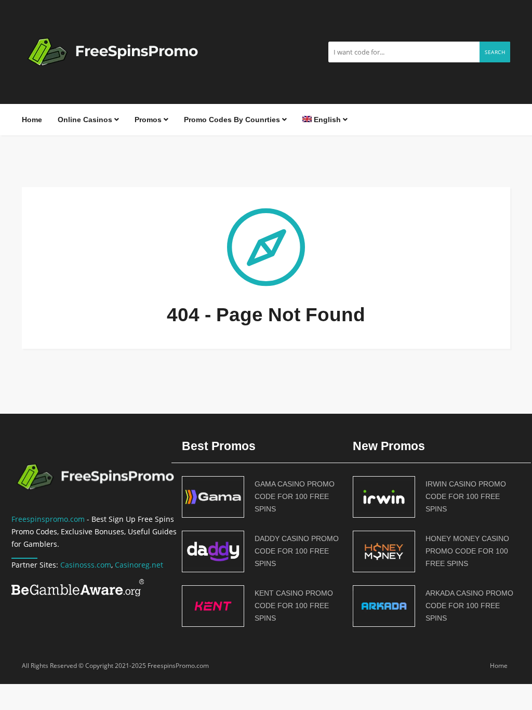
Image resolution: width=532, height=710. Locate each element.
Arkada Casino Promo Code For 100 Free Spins (469, 605)
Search (495, 52)
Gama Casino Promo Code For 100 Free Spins (295, 496)
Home (32, 119)
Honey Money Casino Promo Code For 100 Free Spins (467, 551)
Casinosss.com (85, 565)
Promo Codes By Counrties (233, 119)
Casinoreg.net (139, 565)
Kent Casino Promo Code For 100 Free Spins (294, 605)
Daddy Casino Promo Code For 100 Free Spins (297, 551)
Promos (149, 119)
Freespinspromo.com (48, 519)
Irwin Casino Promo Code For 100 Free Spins (465, 496)
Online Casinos (86, 119)
